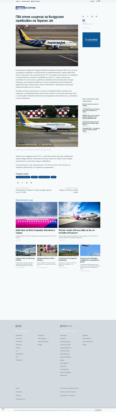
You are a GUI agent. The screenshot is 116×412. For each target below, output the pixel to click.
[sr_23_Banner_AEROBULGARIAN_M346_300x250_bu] (91, 39)
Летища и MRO (65, 345)
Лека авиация (64, 354)
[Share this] (18, 182)
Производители (65, 348)
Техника (18, 345)
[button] (98, 1)
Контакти (19, 392)
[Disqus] (58, 294)
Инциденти (64, 363)
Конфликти (20, 354)
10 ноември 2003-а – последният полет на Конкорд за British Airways (91, 130)
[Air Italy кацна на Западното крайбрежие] (69, 256)
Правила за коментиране (68, 392)
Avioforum (85, 22)
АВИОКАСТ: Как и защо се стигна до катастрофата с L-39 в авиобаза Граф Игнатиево (91, 117)
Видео (40, 345)
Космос (18, 348)
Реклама (18, 395)
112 (17, 351)
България (19, 335)
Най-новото (42, 338)
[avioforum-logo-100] (25, 8)
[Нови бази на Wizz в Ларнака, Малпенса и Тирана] (36, 221)
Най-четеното (43, 341)
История (19, 360)
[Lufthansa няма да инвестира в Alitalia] (26, 256)
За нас (18, 388)
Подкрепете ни (20, 399)
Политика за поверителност (69, 388)
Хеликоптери (64, 351)
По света (19, 341)
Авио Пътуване (65, 372)
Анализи (63, 338)
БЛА (17, 357)
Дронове (63, 366)
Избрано (41, 335)
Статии (19, 338)
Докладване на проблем (67, 395)
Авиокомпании (65, 341)
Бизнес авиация (65, 357)
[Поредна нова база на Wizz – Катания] (47, 256)
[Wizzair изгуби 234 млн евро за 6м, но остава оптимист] (79, 221)
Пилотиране (64, 369)
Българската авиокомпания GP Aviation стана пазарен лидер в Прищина (91, 123)
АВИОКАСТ (63, 375)
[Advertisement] (91, 69)
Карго (62, 360)
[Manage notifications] (3, 409)
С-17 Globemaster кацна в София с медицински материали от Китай (91, 110)
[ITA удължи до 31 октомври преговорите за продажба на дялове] (90, 258)
